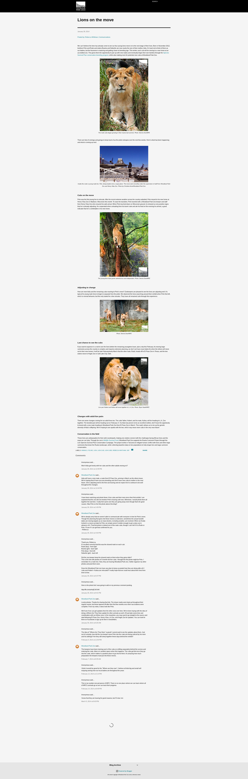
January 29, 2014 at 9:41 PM (91, 593)
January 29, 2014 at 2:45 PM (91, 507)
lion (95, 450)
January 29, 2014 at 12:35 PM (91, 469)
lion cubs (108, 450)
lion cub (101, 450)
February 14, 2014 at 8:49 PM (91, 689)
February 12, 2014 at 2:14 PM (91, 674)
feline (90, 450)
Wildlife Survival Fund (110, 440)
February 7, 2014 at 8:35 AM (91, 659)
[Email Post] (132, 450)
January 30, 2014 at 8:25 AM (91, 623)
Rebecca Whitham (119, 450)
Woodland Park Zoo (88, 475)
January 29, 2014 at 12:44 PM (91, 488)
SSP (128, 450)
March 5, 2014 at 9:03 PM (90, 701)
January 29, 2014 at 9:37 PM (91, 576)
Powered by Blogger (125, 771)
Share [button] (145, 450)
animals (84, 450)
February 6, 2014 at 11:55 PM (91, 640)
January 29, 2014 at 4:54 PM (91, 533)
